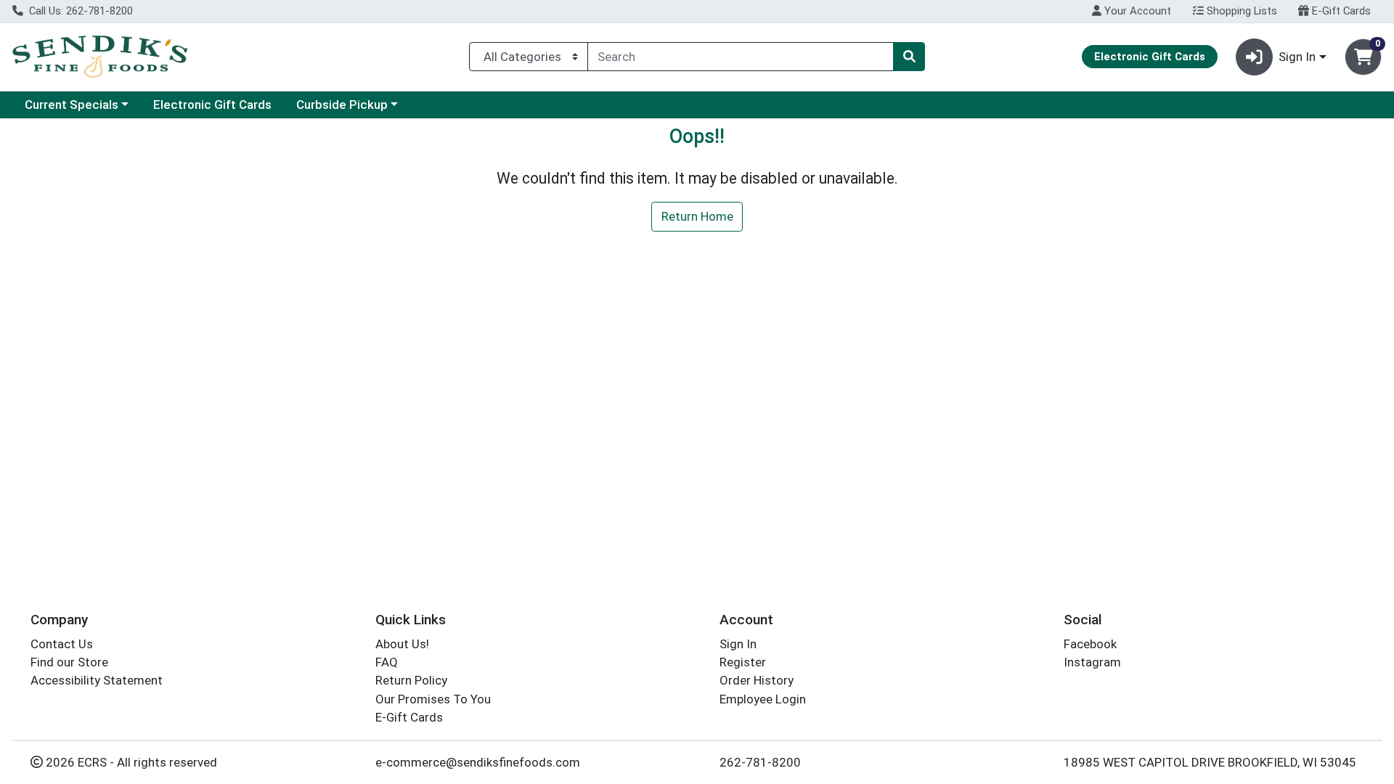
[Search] (909, 56)
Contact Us (61, 644)
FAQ (386, 662)
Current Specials (71, 104)
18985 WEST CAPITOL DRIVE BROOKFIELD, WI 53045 (1210, 762)
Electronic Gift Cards (212, 104)
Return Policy (411, 680)
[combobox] (740, 56)
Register (743, 662)
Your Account (1136, 10)
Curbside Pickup (342, 104)
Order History (757, 680)
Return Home (697, 216)
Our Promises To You (433, 699)
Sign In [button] (1297, 56)
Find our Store (69, 662)
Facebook (1090, 644)
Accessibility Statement (96, 680)
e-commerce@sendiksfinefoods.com (477, 762)
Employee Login (763, 699)
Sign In (738, 644)
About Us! (402, 644)
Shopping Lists (1240, 10)
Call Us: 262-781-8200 (79, 10)
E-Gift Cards (1340, 10)
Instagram (1092, 662)
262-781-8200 (760, 762)
